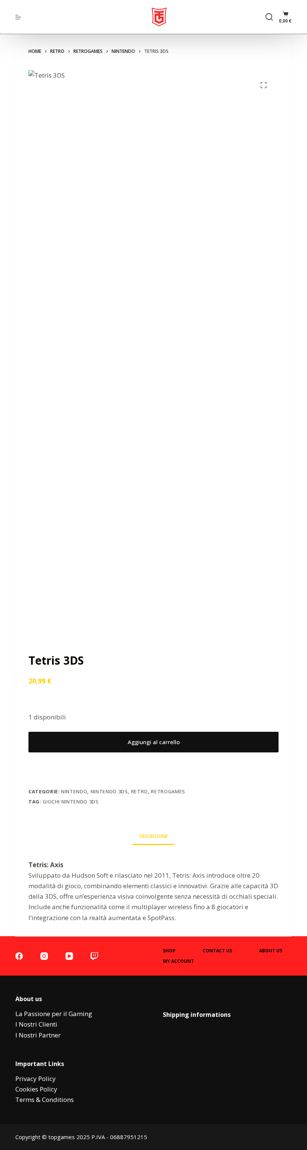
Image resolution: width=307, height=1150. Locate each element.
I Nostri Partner (38, 1035)
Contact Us (217, 951)
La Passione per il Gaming (53, 1013)
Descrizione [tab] (154, 836)
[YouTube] (69, 956)
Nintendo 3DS (109, 791)
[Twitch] (94, 956)
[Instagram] (44, 956)
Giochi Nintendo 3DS (70, 801)
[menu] (18, 17)
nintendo (74, 791)
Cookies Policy (36, 1089)
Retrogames (168, 791)
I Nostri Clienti (36, 1024)
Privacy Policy (35, 1078)
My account (178, 961)
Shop (169, 951)
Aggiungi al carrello (154, 742)
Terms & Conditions (44, 1099)
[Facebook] (19, 956)
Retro (139, 791)
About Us (270, 951)
